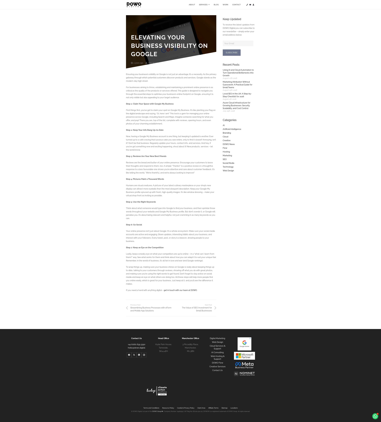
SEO (225, 159)
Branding (227, 133)
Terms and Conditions (151, 408)
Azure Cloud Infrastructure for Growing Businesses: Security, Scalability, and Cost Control (236, 105)
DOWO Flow (217, 363)
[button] (375, 416)
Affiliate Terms (213, 408)
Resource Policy (168, 408)
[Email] (250, 4)
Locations (234, 408)
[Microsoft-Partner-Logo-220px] (244, 356)
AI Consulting (217, 352)
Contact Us (217, 370)
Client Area (201, 408)
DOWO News (229, 144)
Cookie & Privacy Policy (185, 408)
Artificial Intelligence (232, 129)
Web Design (228, 170)
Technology (228, 167)
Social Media (228, 163)
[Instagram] (143, 354)
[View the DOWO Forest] (157, 391)
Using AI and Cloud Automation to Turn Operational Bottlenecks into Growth (238, 73)
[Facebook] (129, 354)
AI (224, 125)
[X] (134, 354)
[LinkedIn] (139, 354)
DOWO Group (156, 411)
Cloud (225, 136)
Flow (225, 148)
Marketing (227, 155)
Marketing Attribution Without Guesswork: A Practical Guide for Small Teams (237, 85)
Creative (226, 140)
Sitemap (224, 408)
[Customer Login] (253, 4)
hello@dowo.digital (136, 348)
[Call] (247, 4)
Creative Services (217, 366)
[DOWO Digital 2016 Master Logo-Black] (134, 4)
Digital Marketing (217, 338)
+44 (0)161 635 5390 (136, 344)
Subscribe (232, 52)
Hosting (226, 152)
